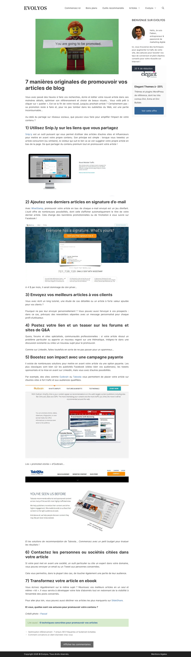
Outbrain (64, 376)
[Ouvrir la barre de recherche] (163, 8)
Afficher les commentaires (77, 644)
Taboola (77, 376)
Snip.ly (28, 134)
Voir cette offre (149, 110)
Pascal (43, 613)
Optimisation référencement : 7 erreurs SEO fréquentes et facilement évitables (62, 632)
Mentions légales (159, 654)
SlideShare (117, 600)
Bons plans (91, 8)
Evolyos (149, 8)
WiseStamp (37, 208)
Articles (133, 8)
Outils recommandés (113, 8)
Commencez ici (73, 8)
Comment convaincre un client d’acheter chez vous (50, 635)
